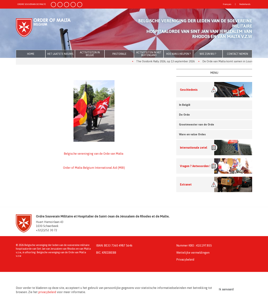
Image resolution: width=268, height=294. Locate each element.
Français (227, 4)
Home (30, 53)
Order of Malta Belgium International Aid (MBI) (94, 167)
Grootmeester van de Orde (196, 124)
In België (184, 104)
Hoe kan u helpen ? (178, 53)
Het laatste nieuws (60, 53)
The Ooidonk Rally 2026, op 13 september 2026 (156, 61)
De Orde (184, 114)
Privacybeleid (185, 259)
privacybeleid (47, 292)
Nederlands (244, 4)
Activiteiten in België (90, 54)
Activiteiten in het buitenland (149, 54)
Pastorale (119, 53)
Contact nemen (237, 53)
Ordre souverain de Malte (31, 4)
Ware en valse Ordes (192, 134)
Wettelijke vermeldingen (192, 252)
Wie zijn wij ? (208, 53)
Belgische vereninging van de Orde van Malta (93, 153)
